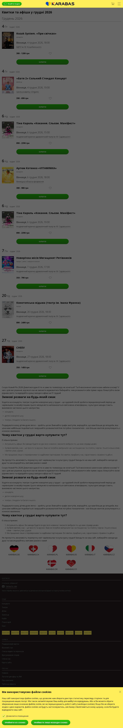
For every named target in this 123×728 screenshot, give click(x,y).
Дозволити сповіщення (17, 716)
